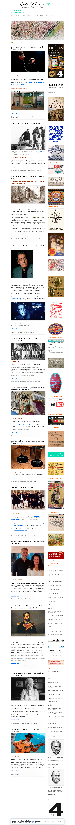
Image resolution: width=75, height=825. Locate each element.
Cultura (28, 116)
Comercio (28, 238)
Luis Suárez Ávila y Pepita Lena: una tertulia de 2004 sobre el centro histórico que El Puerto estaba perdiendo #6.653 (55, 700)
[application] (56, 420)
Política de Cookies (48, 18)
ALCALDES (17, 15)
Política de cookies (32, 822)
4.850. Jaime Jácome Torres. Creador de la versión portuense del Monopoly (55, 625)
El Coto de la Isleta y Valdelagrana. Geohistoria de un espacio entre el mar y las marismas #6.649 (56, 718)
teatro (36, 116)
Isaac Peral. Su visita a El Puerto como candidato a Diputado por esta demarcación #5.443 (27, 607)
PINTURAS (41, 15)
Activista (28, 721)
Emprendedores (32, 238)
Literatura (12, 723)
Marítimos (34, 665)
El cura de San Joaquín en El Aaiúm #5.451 (25, 123)
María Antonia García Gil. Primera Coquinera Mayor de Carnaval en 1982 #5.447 (28, 388)
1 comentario (39, 170)
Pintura (16, 332)
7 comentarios (33, 535)
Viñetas (28, 481)
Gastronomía (34, 598)
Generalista (28, 170)
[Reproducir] (49, 424)
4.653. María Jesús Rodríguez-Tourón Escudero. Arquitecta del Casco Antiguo (56, 603)
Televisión (26, 332)
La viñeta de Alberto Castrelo (16, 18)
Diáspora (31, 331)
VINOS (25, 18)
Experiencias (36, 331)
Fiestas (31, 381)
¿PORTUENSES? (52, 15)
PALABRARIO (36, 15)
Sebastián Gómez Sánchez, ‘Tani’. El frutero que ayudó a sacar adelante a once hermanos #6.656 (55, 633)
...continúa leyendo (15, 113)
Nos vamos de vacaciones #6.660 (54, 671)
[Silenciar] (60, 424)
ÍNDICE (12, 15)
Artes (27, 331)
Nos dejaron (33, 170)
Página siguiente (40, 780)
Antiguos (31, 721)
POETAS (47, 15)
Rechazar (53, 821)
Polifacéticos (19, 332)
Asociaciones (29, 773)
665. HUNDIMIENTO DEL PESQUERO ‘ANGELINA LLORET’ (55, 593)
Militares (37, 665)
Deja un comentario (15, 117)
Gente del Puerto (16, 10)
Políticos (12, 667)
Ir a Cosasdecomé (51, 560)
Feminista (40, 721)
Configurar (60, 821)
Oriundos (12, 332)
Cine (29, 331)
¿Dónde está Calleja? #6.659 (53, 674)
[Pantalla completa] (62, 424)
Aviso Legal (30, 18)
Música (34, 116)
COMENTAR (23, 15)
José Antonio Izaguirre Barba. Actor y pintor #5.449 (28, 246)
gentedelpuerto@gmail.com (53, 764)
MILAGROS (28, 15)
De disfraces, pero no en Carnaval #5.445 (24, 487)
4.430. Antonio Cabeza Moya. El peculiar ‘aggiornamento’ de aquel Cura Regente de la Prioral (55, 570)
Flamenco (30, 116)
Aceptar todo (46, 821)
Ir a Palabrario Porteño (51, 637)
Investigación (38, 238)
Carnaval (28, 381)
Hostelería (38, 598)
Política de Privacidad (39, 18)
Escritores (37, 721)
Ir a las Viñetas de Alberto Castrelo (55, 449)
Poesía (20, 723)
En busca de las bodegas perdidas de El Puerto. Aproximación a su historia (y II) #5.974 (56, 585)
